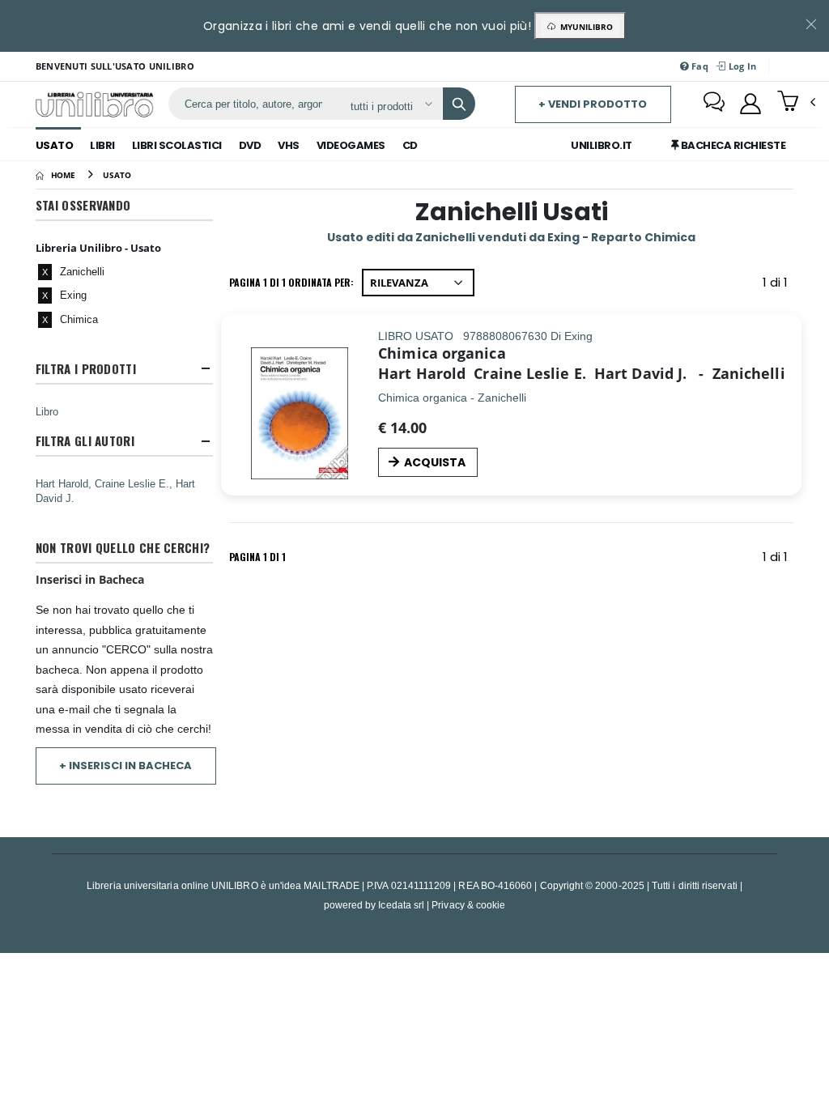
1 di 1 (778, 285)
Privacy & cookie (468, 905)
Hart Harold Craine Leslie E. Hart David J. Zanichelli (581, 373)
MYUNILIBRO (584, 26)
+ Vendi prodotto (592, 104)
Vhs (289, 145)
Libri (102, 145)
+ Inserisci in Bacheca (125, 765)
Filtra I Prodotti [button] (86, 368)
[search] (459, 103)
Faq (698, 66)
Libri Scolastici (177, 145)
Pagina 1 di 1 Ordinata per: (291, 282)
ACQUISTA (435, 462)
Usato (55, 145)
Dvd (250, 145)
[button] (796, 102)
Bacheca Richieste (731, 145)
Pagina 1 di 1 (257, 557)
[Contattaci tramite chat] (714, 103)
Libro (47, 411)
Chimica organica (441, 353)
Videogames (351, 145)
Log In (740, 66)
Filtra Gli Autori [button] (85, 440)
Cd (410, 145)
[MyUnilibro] (750, 103)
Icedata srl (401, 905)
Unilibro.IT (601, 145)
